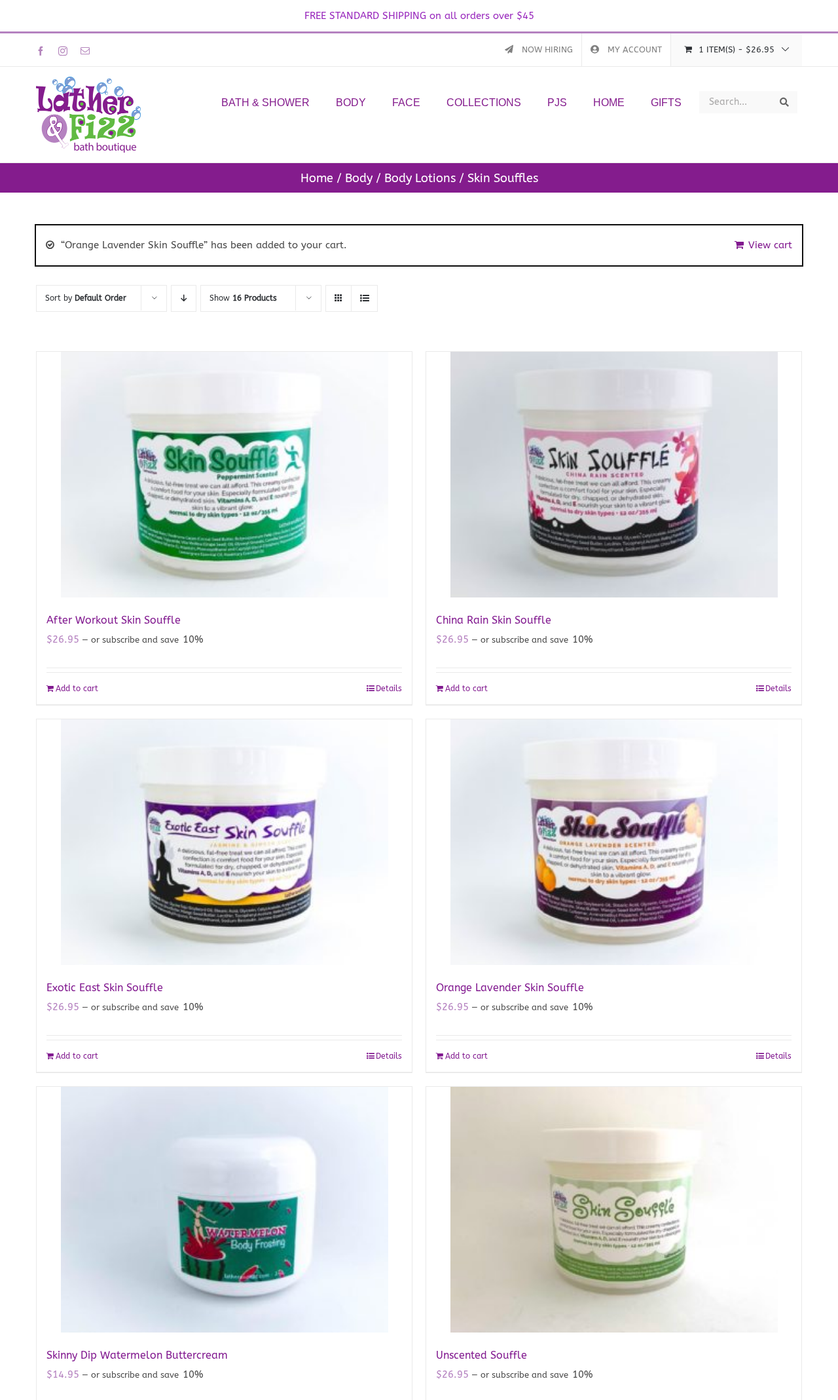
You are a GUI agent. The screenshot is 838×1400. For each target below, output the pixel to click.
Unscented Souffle (481, 1355)
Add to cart (77, 688)
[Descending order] (183, 298)
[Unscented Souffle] (613, 1210)
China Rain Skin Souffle (493, 620)
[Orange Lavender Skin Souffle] (613, 842)
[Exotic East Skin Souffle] (224, 842)
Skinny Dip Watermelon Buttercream (137, 1355)
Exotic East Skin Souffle (104, 987)
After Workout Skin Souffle (113, 620)
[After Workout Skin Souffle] (224, 474)
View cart (770, 245)
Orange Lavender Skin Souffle (510, 987)
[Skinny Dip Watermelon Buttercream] (224, 1210)
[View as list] (364, 298)
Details (389, 688)
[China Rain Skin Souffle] (613, 474)
